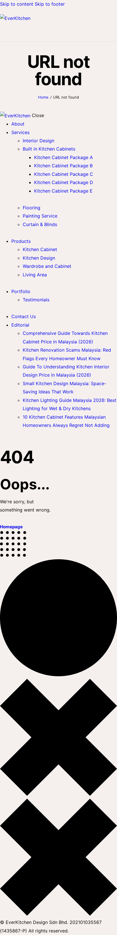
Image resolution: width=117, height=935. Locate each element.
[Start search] (113, 32)
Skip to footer (50, 4)
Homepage (11, 526)
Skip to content (16, 4)
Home (43, 97)
